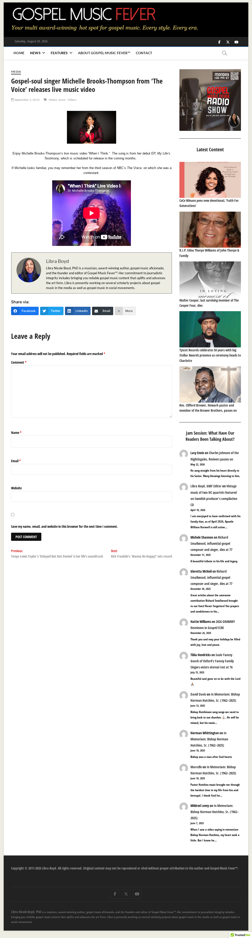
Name (16, 432)
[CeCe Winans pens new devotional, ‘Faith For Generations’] (210, 180)
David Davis (198, 694)
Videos (72, 100)
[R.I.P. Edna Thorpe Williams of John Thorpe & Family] (210, 230)
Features (59, 53)
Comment (19, 362)
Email (16, 461)
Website (16, 488)
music (62, 100)
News (35, 53)
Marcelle (196, 767)
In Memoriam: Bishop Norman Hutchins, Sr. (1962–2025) (209, 739)
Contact (144, 53)
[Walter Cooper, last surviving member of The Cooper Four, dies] (210, 279)
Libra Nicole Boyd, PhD (26, 911)
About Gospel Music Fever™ (104, 53)
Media (16, 71)
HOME (19, 53)
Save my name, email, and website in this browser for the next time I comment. (64, 526)
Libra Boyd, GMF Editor (205, 486)
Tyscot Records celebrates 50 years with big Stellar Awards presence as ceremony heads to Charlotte (210, 355)
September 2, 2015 (27, 100)
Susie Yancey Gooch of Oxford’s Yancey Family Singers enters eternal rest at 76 (212, 660)
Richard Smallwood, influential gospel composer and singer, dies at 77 (211, 543)
